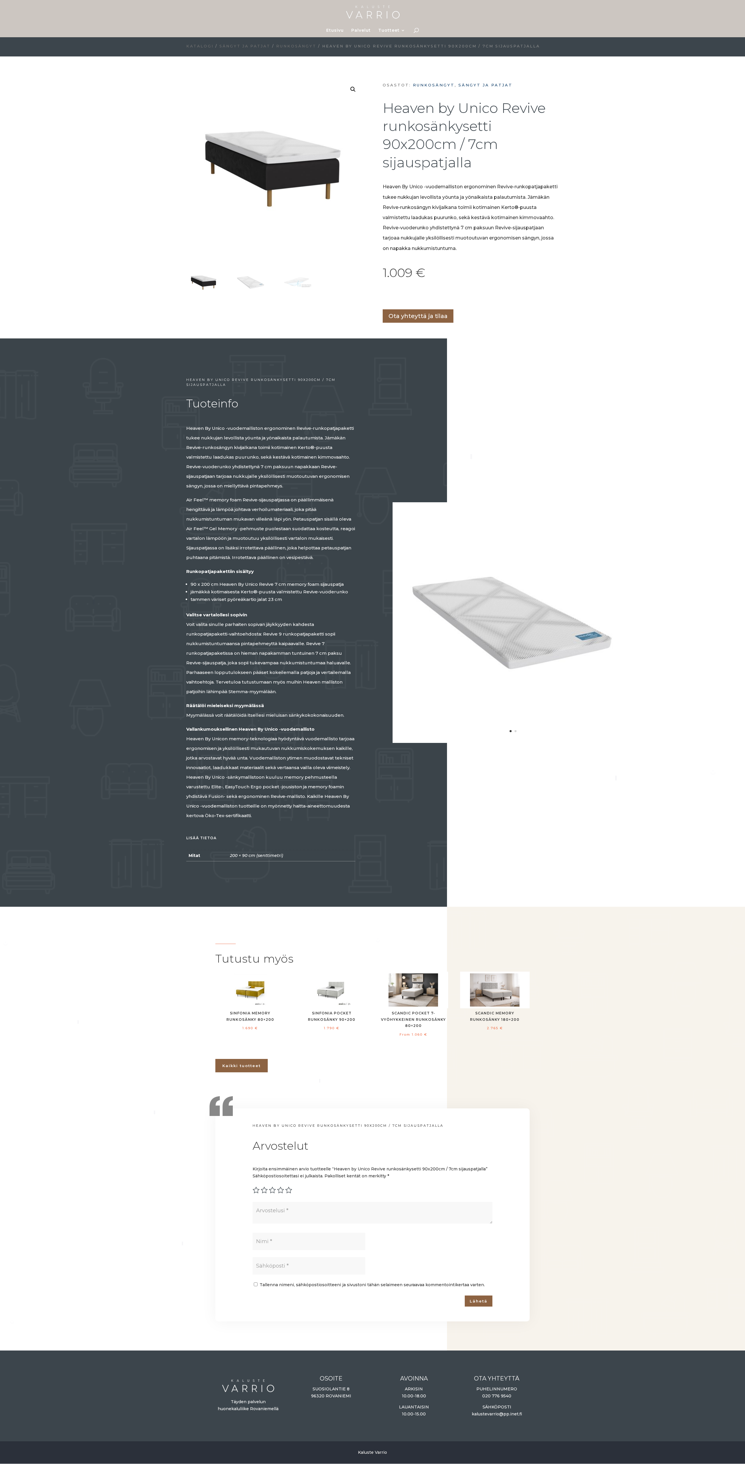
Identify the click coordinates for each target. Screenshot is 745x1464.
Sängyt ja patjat (244, 46)
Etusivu (335, 30)
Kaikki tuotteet (241, 1065)
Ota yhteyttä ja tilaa (418, 316)
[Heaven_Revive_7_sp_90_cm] (513, 740)
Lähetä (478, 1301)
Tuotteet (389, 30)
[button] (353, 89)
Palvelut (361, 30)
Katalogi (200, 46)
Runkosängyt (296, 46)
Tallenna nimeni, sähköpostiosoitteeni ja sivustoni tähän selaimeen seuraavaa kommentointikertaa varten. (372, 1284)
